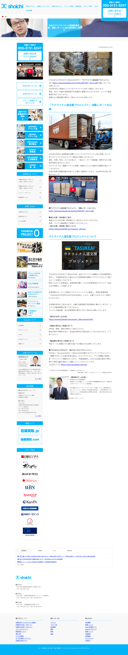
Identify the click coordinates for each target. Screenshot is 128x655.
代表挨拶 (87, 634)
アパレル (53, 622)
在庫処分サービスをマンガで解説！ (26, 622)
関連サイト (22, 344)
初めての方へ (30, 6)
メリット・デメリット (25, 193)
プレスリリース (23, 330)
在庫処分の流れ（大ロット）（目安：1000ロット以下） (26, 180)
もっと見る (38, 378)
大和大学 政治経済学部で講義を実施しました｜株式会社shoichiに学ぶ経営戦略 (41, 559)
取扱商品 (78, 6)
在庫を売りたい (56, 6)
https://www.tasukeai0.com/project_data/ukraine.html (71, 319)
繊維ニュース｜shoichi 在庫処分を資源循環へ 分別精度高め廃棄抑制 (38, 562)
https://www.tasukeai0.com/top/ (74, 364)
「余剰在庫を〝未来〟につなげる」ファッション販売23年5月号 (93, 372)
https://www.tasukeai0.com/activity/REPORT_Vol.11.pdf (75, 83)
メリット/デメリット (22, 629)
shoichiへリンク (23, 339)
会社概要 (29, 10)
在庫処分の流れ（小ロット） (24, 627)
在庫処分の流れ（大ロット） (24, 625)
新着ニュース (89, 625)
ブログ (20, 334)
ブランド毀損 (68, 6)
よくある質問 (22, 221)
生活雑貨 (53, 627)
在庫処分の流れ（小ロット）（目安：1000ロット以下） (26, 187)
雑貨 (52, 629)
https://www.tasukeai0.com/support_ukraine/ (67, 229)
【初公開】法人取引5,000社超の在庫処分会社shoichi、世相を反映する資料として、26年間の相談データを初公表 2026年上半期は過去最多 (57, 556)
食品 (52, 634)
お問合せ (87, 641)
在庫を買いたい (23, 216)
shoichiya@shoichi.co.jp (29, 412)
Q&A (96, 6)
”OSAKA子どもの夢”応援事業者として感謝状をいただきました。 (67, 370)
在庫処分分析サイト (21, 641)
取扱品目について (23, 197)
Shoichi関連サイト (91, 627)
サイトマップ (89, 638)
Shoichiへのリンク (91, 629)
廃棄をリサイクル (43, 6)
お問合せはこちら (23, 212)
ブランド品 (54, 625)
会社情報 (21, 325)
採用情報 (87, 636)
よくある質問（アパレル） (23, 638)
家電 (52, 631)
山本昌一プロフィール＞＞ (77, 398)
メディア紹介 (88, 6)
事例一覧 (18, 634)
